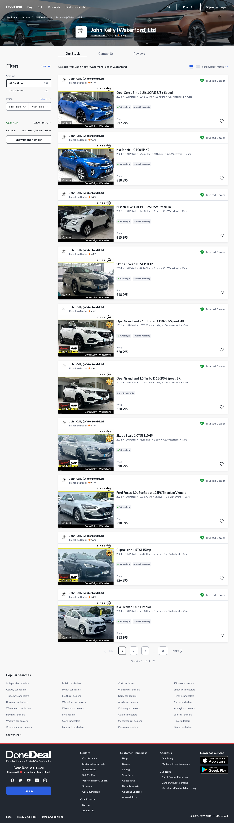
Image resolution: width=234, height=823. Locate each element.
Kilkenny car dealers (73, 708)
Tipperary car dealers (17, 695)
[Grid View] (198, 67)
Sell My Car (88, 775)
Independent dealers (17, 683)
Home (26, 17)
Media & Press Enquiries (176, 764)
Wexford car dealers (129, 689)
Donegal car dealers (17, 702)
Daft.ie (86, 805)
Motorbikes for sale (93, 764)
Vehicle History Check (95, 780)
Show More (12, 734)
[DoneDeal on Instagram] (45, 780)
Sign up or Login (216, 7)
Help (124, 758)
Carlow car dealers (128, 727)
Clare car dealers (71, 720)
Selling (126, 769)
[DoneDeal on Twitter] (20, 780)
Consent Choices (132, 791)
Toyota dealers (182, 720)
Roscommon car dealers (19, 727)
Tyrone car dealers (184, 695)
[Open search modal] (169, 7)
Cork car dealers (127, 683)
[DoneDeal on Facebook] (12, 780)
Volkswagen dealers (129, 708)
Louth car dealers (71, 695)
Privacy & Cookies (26, 816)
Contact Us (128, 780)
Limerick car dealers (184, 689)
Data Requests (130, 786)
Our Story (167, 758)
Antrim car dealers (128, 702)
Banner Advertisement (175, 782)
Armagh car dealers (184, 708)
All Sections (89, 769)
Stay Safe (127, 775)
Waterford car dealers (74, 702)
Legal (9, 816)
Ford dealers (69, 714)
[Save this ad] (221, 121)
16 (163, 650)
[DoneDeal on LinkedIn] (37, 780)
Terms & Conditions (51, 816)
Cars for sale (89, 758)
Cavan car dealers (127, 714)
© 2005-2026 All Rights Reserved (209, 816)
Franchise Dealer (78, 82)
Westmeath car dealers (19, 708)
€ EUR (44, 98)
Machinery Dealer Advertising (179, 788)
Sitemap (87, 786)
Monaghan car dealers (130, 720)
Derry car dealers (183, 727)
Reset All (46, 65)
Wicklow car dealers (17, 720)
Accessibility (129, 797)
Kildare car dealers (184, 683)
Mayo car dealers (183, 702)
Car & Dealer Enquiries (175, 777)
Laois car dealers (183, 714)
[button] (76, 6)
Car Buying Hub (91, 791)
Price (9, 98)
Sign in (29, 790)
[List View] (191, 67)
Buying (126, 764)
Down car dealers (15, 714)
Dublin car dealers (71, 683)
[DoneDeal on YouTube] (29, 780)
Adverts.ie (88, 810)
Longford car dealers (73, 727)
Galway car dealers (16, 689)
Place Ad (188, 7)
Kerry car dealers (127, 695)
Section (10, 75)
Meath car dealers (72, 689)
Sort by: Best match (213, 66)
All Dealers (41, 17)
